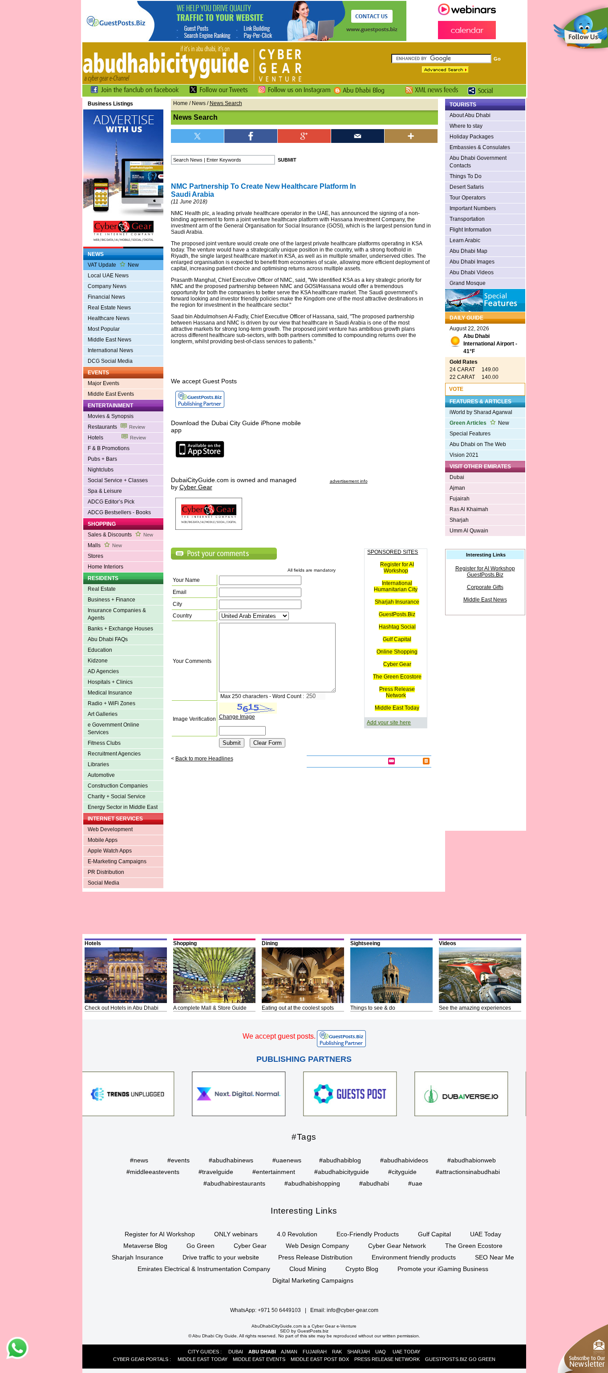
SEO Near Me (494, 1257)
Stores (95, 556)
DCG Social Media (110, 361)
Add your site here (389, 722)
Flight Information (470, 230)
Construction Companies (118, 786)
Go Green (200, 1245)
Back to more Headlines (204, 759)
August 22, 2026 (483, 339)
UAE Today (485, 1234)
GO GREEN (482, 1359)
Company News (107, 286)
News (199, 103)
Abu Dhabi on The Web (478, 444)
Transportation (467, 219)
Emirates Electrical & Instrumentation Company (204, 1268)
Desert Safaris (467, 187)
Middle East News (109, 340)
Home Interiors (105, 567)
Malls (105, 545)
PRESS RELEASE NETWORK (387, 1359)
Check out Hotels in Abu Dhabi (121, 1008)
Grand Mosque (468, 283)
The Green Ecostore (397, 677)
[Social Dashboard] (483, 95)
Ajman (457, 488)
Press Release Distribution (315, 1257)
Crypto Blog (361, 1268)
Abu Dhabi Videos (472, 272)
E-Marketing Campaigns (117, 861)
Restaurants (116, 427)
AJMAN (289, 1351)
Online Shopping (397, 652)
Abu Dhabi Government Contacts (478, 162)
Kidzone (98, 661)
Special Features (470, 434)
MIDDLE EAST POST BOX (320, 1359)
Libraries (98, 764)
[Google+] (304, 136)
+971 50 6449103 (279, 1310)
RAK (337, 1351)
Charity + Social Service (117, 796)
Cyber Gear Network (397, 1245)
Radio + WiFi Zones (111, 703)
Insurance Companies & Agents (117, 614)
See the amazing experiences (475, 1008)
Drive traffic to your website (220, 1257)
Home (180, 103)
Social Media (103, 883)
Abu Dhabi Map (468, 251)
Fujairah (460, 499)
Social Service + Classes (118, 480)
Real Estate (102, 589)
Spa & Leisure (105, 491)
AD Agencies (103, 671)
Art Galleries (103, 714)
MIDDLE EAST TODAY (202, 1359)
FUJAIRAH (315, 1351)
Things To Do (466, 176)
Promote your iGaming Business (442, 1268)
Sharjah (459, 520)
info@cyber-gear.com (352, 1310)
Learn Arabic (465, 240)
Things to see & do (372, 1008)
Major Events (103, 383)
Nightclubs (100, 470)
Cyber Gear (397, 664)
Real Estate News (109, 308)
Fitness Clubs (104, 743)
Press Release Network (397, 692)
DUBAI (235, 1351)
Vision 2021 (464, 455)
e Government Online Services (113, 728)
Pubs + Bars (102, 459)
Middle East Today (397, 708)
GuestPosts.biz (312, 1330)
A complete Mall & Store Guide (210, 1008)
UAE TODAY (406, 1351)
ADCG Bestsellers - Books (119, 512)
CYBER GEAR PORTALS (140, 1359)
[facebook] (251, 136)
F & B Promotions (109, 448)
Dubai (457, 477)
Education (100, 650)
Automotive (101, 775)
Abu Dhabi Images (472, 262)
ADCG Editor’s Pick (111, 502)
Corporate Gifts (485, 587)
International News (110, 350)
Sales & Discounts (120, 535)
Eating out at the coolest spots (298, 1008)
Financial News (106, 297)
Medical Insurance (110, 693)
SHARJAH (358, 1351)
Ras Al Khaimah (469, 509)
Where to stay (466, 126)
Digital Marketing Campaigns (312, 1280)
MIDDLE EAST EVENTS (259, 1359)
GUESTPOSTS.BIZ (446, 1359)
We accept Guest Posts (204, 381)
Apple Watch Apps (110, 851)
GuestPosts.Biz (397, 614)
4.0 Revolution (297, 1234)
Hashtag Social (397, 627)
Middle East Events (111, 394)
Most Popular (104, 329)
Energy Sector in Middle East (123, 807)
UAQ (380, 1351)
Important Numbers (473, 208)
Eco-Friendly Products (367, 1234)
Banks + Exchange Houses (120, 629)
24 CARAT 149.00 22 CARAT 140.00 (474, 369)
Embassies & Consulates (480, 147)
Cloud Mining (307, 1268)
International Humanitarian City (395, 586)
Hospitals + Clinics (110, 682)
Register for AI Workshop (397, 567)
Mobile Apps (103, 840)
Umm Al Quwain (469, 531)
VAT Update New (113, 265)
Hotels (117, 438)
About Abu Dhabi (470, 115)
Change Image (237, 717)
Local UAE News (108, 275)
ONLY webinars (236, 1234)
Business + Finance (111, 600)
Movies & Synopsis (111, 416)
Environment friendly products (414, 1257)
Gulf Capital (397, 639)
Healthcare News (109, 318)
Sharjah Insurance (397, 602)
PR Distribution (106, 872)
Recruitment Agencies (114, 754)
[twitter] (197, 136)
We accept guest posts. (279, 1036)
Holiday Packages (472, 137)
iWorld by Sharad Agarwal (481, 412)
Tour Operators (468, 198)
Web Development (110, 829)
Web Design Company (317, 1245)
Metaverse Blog (145, 1245)
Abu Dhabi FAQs (108, 639)
